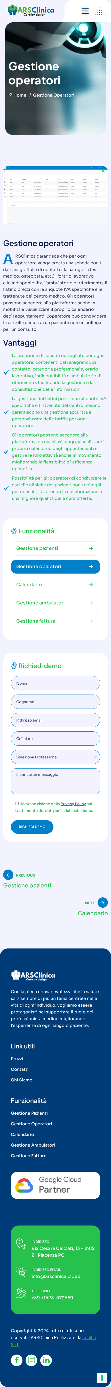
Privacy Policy (73, 804)
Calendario (29, 585)
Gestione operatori (38, 566)
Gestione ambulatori (40, 603)
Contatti (20, 1069)
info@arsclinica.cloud (56, 1276)
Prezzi (17, 1058)
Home (19, 95)
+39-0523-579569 (52, 1298)
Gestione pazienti (37, 548)
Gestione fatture (35, 621)
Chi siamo (22, 1080)
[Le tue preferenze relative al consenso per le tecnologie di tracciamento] (102, 1378)
